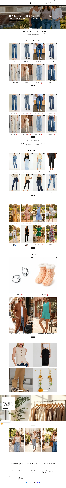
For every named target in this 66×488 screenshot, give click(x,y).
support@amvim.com (35, 475)
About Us (46, 3)
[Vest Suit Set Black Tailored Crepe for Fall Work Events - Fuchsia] (28, 245)
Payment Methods (20, 478)
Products (10, 475)
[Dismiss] (9, 420)
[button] (5, 421)
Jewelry (41, 2)
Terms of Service (20, 476)
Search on (10, 471)
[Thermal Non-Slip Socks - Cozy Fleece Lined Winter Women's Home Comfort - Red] (47, 295)
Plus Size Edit (20, 20)
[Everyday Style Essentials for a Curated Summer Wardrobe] (16, 440)
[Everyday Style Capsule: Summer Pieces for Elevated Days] (49, 440)
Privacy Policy (20, 475)
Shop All (5, 408)
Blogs (9, 476)
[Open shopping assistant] (2, 424)
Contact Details (20, 477)
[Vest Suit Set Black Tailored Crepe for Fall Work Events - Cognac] (26, 245)
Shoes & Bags (48, 2)
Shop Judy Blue (12, 20)
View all (33, 85)
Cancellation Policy (20, 471)
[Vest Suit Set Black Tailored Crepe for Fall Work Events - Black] (25, 245)
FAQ (19, 479)
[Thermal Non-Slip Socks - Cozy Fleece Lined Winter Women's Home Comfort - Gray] (46, 295)
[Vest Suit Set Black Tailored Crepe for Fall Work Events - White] (27, 245)
